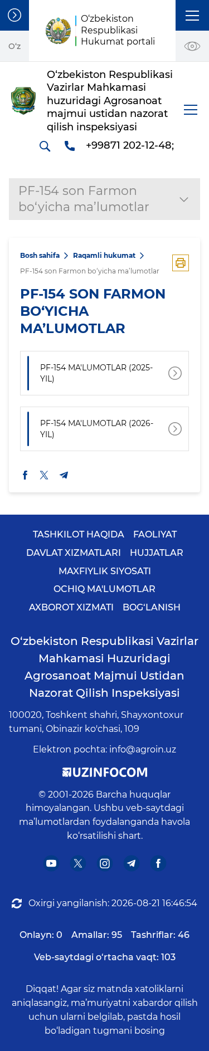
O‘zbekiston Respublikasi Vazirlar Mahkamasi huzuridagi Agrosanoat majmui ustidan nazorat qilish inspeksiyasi (104, 667)
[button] (192, 15)
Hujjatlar (156, 553)
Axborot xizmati (71, 607)
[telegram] (64, 475)
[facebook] (25, 474)
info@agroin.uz (142, 749)
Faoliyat (155, 534)
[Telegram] (131, 863)
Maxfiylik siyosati (105, 571)
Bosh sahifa (40, 255)
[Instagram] (104, 863)
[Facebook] (158, 863)
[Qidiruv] (45, 146)
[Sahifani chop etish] (180, 263)
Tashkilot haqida (78, 534)
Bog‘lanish (152, 607)
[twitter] (44, 474)
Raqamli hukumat (104, 255)
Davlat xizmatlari (73, 553)
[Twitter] (78, 863)
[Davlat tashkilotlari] (14, 15)
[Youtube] (51, 863)
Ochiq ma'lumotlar (104, 589)
